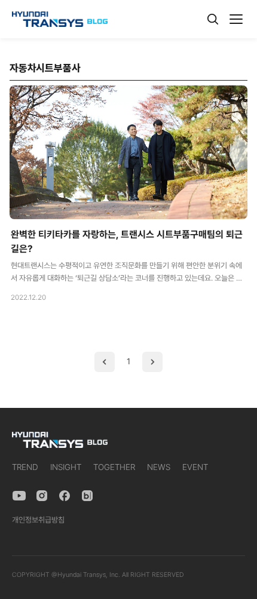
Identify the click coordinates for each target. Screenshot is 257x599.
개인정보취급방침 (38, 519)
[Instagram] (42, 496)
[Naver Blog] (87, 496)
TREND (25, 467)
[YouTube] (19, 496)
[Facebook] (64, 496)
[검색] (212, 19)
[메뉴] (236, 19)
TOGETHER (114, 467)
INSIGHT (65, 467)
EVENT (195, 467)
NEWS (158, 467)
